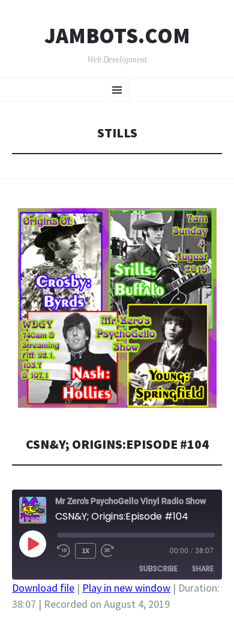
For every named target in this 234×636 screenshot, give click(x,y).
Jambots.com (117, 36)
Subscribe (158, 568)
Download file (43, 588)
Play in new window (126, 588)
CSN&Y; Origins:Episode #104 (117, 444)
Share (203, 568)
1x (85, 550)
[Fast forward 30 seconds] (107, 550)
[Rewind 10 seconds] (63, 550)
